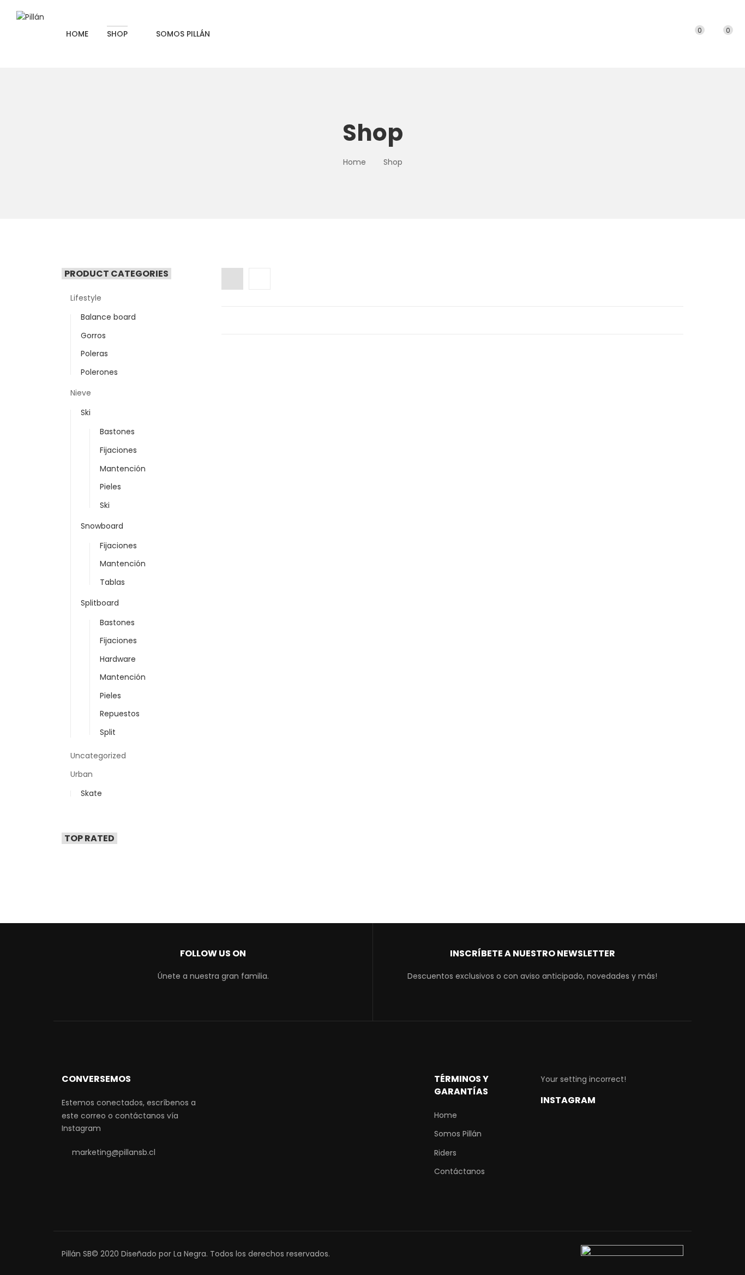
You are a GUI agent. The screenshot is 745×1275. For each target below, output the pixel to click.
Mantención (123, 468)
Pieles (110, 486)
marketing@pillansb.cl (113, 1152)
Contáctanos (459, 1171)
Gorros (93, 335)
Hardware (118, 659)
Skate (91, 793)
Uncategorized (98, 755)
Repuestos (120, 713)
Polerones (99, 372)
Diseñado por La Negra (163, 1253)
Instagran (219, 1006)
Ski (86, 412)
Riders (445, 1152)
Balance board (108, 317)
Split (108, 732)
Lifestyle (85, 297)
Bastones (117, 431)
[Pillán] (30, 17)
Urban (81, 774)
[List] (260, 279)
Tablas (112, 582)
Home (354, 162)
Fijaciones (118, 450)
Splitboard (100, 602)
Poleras (94, 353)
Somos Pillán (458, 1133)
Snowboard (102, 525)
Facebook (185, 1006)
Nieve (80, 392)
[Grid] (232, 279)
